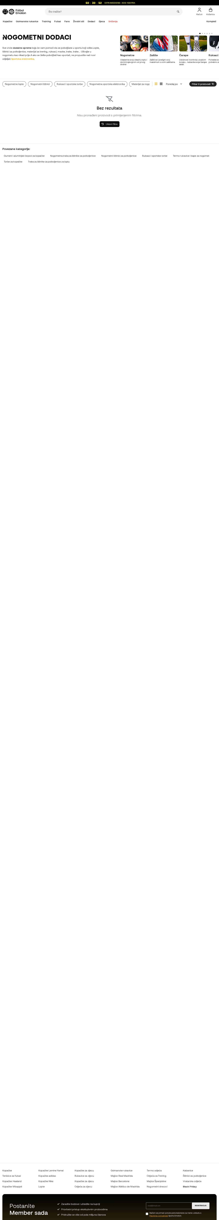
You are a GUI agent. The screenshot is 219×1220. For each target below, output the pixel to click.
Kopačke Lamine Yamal (50, 1170)
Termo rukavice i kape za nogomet (191, 156)
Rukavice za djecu (84, 1175)
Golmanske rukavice (27, 21)
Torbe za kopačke (13, 161)
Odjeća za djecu (83, 1186)
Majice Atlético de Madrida (125, 1186)
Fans (67, 21)
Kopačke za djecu (84, 1170)
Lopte (41, 1186)
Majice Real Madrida (122, 1175)
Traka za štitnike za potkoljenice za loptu (49, 161)
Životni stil (78, 21)
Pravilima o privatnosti (158, 1216)
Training (46, 21)
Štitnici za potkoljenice (194, 1175)
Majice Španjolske (156, 1181)
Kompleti (211, 21)
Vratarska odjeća (192, 1181)
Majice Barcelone (120, 1181)
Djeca (102, 21)
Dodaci (91, 21)
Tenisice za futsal (11, 1175)
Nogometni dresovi (157, 1186)
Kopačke (8, 21)
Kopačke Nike (45, 1181)
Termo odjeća (154, 1170)
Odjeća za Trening (156, 1175)
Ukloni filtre (111, 124)
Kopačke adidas (47, 1175)
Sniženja (113, 21)
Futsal (57, 21)
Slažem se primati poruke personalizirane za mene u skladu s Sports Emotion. (175, 1214)
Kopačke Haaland (12, 1181)
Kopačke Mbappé (12, 1186)
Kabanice (188, 1170)
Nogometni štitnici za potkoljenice (119, 156)
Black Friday (190, 1186)
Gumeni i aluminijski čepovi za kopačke (24, 156)
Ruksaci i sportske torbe (154, 156)
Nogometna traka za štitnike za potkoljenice (73, 156)
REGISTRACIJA (200, 1205)
